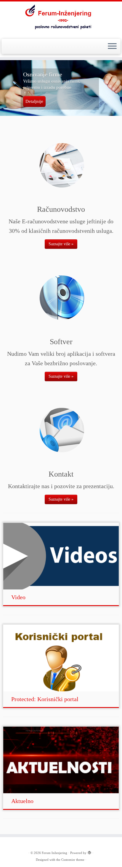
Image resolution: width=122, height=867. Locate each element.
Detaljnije (34, 101)
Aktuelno (22, 801)
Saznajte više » (61, 244)
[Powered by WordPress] (89, 852)
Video (18, 597)
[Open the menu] (112, 46)
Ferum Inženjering (54, 853)
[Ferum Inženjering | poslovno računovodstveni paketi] (61, 19)
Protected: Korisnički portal (44, 699)
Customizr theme (72, 859)
